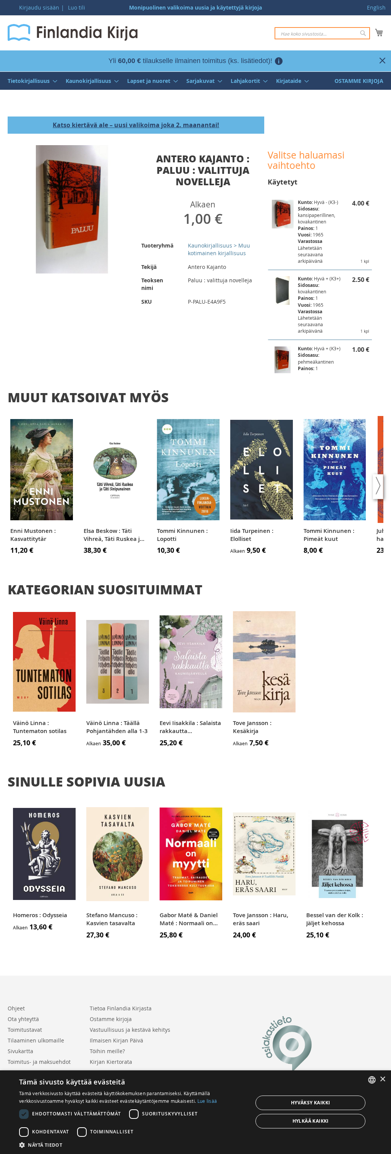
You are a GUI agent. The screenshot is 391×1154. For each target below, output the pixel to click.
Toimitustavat (25, 1029)
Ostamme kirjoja (111, 1019)
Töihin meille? (107, 1051)
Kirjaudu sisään (39, 7)
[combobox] (322, 33)
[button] (132, 1144)
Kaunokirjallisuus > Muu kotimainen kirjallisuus (219, 249)
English (376, 7)
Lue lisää (207, 1101)
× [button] (382, 1079)
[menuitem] (30, 81)
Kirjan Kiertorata (111, 1061)
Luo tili (76, 7)
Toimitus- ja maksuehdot (39, 1061)
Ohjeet (16, 1008)
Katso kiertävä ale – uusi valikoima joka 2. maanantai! (136, 125)
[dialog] (195, 1112)
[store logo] (72, 32)
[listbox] (372, 1080)
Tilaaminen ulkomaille (36, 1040)
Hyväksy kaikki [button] (310, 1102)
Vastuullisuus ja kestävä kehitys (130, 1029)
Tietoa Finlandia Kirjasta (121, 1008)
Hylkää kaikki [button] (310, 1121)
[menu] (195, 81)
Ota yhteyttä (23, 1019)
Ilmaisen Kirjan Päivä (116, 1040)
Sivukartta (20, 1051)
